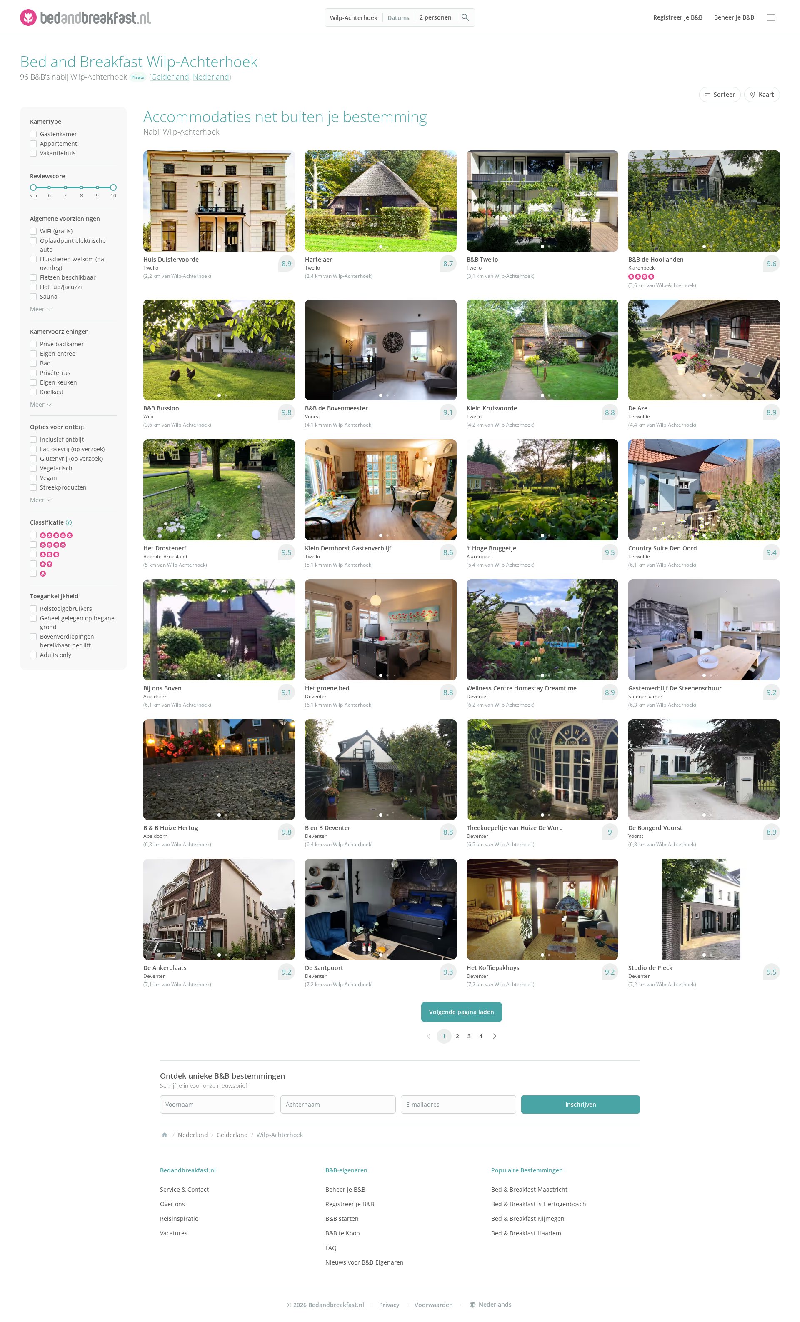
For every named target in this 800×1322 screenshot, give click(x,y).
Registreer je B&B (349, 1204)
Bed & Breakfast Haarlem (526, 1233)
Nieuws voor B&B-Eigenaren (364, 1262)
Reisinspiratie (179, 1218)
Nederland (211, 77)
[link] (86, 17)
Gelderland (170, 77)
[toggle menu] (770, 17)
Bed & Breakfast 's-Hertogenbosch (538, 1204)
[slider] (33, 187)
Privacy (389, 1305)
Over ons (172, 1204)
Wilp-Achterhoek (354, 18)
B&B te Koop (342, 1233)
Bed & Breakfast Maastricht (529, 1189)
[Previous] (155, 200)
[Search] (466, 17)
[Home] (164, 1135)
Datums (399, 18)
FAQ (331, 1248)
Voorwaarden (434, 1305)
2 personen (436, 17)
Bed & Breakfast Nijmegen (528, 1218)
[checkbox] (33, 134)
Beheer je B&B (345, 1189)
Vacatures (174, 1233)
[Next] (283, 200)
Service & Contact (184, 1189)
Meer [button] (37, 309)
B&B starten (342, 1218)
